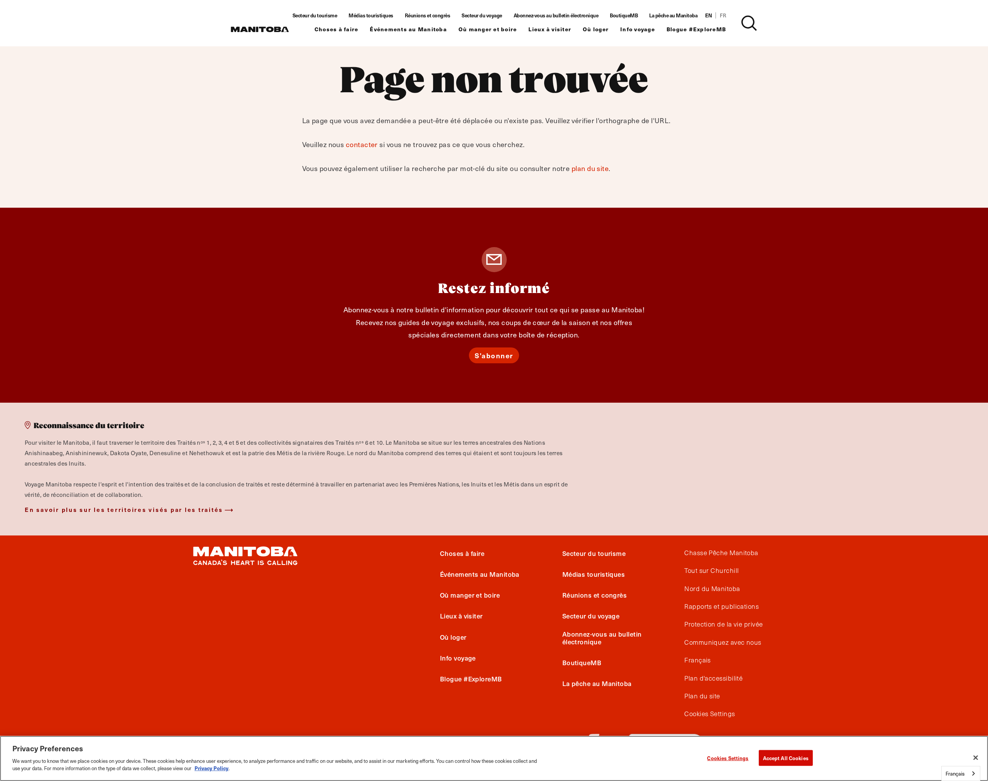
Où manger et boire (487, 29)
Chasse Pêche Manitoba (721, 553)
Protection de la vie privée (723, 625)
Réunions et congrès (427, 15)
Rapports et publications (721, 606)
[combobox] (960, 773)
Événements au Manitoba (408, 29)
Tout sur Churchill (711, 570)
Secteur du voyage (482, 15)
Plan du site (702, 696)
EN (708, 15)
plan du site (590, 168)
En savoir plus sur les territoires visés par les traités (124, 509)
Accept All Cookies (786, 757)
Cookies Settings (727, 757)
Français (697, 660)
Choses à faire (337, 29)
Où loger (596, 29)
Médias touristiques (371, 15)
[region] (494, 758)
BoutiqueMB (624, 15)
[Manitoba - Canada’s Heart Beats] (260, 29)
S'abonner (494, 355)
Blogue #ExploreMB (696, 29)
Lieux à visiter (549, 29)
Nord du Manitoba (712, 589)
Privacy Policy (211, 768)
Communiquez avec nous (722, 642)
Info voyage (637, 29)
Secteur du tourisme (315, 15)
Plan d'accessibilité (713, 678)
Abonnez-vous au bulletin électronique (556, 15)
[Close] (975, 757)
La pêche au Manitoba (673, 15)
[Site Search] (749, 23)
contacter (362, 144)
